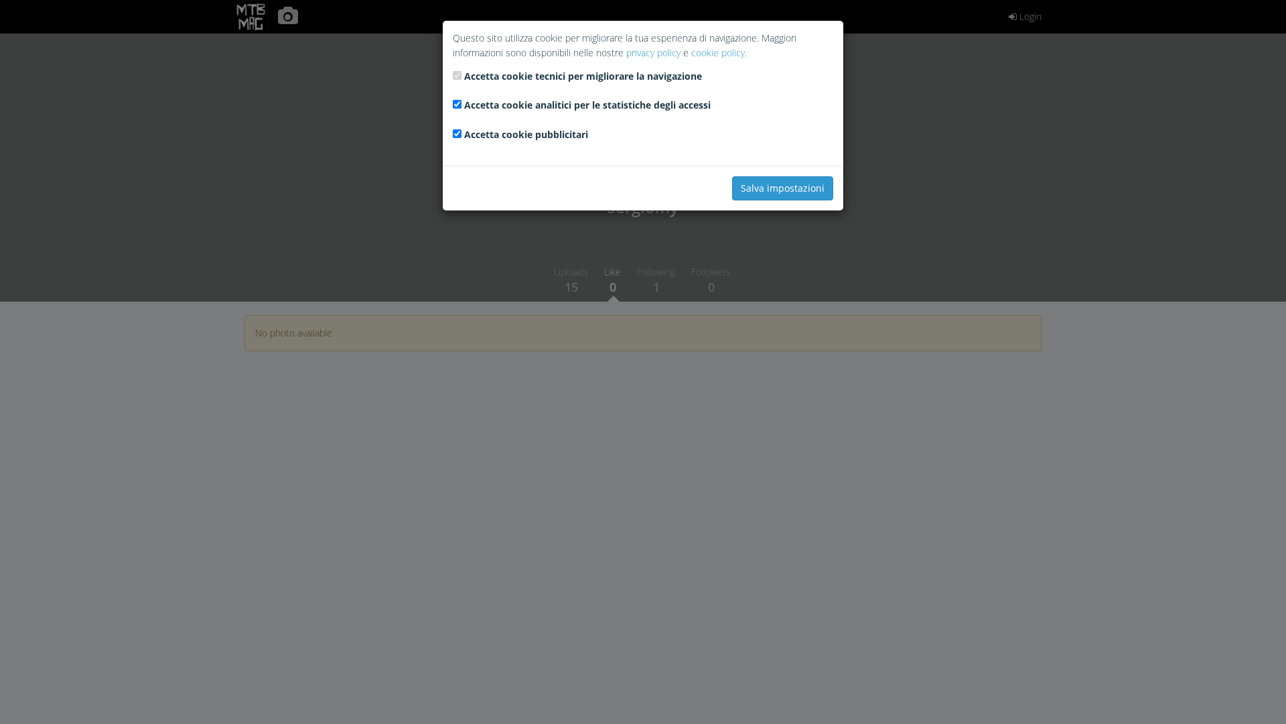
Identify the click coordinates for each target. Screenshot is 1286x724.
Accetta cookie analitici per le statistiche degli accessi (587, 105)
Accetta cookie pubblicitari (526, 134)
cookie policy (718, 52)
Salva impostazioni (783, 188)
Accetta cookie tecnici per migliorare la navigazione (583, 76)
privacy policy (653, 52)
